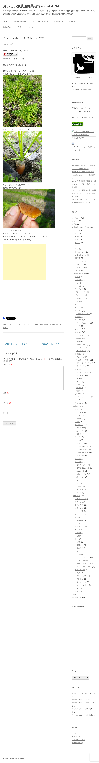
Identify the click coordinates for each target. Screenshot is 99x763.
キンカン (78, 286)
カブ (76, 409)
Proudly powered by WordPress (14, 758)
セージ (77, 237)
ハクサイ (78, 551)
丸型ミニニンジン (83, 468)
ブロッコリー (80, 560)
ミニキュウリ (81, 335)
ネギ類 (77, 542)
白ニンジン (80, 471)
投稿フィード (77, 737)
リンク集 (30, 27)
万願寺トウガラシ (83, 360)
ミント (77, 246)
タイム (77, 240)
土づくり (76, 270)
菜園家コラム (73, 21)
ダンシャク (80, 456)
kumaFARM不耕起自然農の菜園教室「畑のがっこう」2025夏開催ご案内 (84, 193)
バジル (77, 243)
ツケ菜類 (78, 533)
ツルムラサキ (80, 267)
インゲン (78, 311)
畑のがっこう (58, 21)
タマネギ (78, 459)
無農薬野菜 (44, 325)
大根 (76, 483)
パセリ (77, 554)
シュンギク (79, 527)
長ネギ (78, 548)
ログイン (75, 733)
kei (92, 715)
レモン (77, 301)
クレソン (78, 523)
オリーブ (78, 283)
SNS (19, 27)
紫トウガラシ (81, 366)
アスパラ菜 (79, 505)
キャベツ (78, 517)
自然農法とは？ (78, 700)
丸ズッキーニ (81, 351)
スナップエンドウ (83, 323)
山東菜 (78, 536)
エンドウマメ (80, 320)
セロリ (77, 530)
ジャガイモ (79, 443)
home (5, 21)
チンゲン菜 (79, 264)
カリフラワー (80, 514)
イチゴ (77, 277)
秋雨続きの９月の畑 (79, 693)
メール (7, 403)
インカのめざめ (82, 449)
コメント (8, 365)
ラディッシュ (81, 486)
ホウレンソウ (80, 570)
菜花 (76, 591)
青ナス (78, 391)
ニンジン (78, 462)
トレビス (78, 539)
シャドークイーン (83, 452)
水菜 (76, 588)
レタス (77, 573)
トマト (77, 369)
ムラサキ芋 (80, 431)
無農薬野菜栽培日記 (20, 21)
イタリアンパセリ (83, 557)
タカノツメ (80, 357)
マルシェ (75, 221)
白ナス (78, 385)
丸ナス (78, 382)
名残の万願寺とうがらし (52, 344)
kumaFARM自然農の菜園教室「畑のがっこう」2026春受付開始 (84, 175)
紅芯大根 (79, 490)
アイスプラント (81, 499)
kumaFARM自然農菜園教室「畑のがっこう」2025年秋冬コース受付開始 (84, 184)
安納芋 (78, 434)
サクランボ (79, 289)
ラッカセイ (79, 403)
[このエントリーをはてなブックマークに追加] (4, 318)
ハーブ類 (76, 230)
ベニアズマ (80, 428)
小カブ (78, 415)
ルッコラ (78, 249)
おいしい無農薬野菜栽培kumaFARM (31, 6)
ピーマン (78, 394)
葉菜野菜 (76, 496)
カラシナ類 (79, 508)
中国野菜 (76, 258)
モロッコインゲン (83, 314)
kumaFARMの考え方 (40, 21)
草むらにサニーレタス (80, 709)
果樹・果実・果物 (80, 274)
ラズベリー (79, 298)
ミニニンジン (18, 325)
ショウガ (78, 440)
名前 (6, 393)
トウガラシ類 (80, 354)
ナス (76, 378)
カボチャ (78, 329)
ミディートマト (82, 372)
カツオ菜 (79, 511)
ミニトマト (80, 375)
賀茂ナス (79, 388)
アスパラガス (80, 502)
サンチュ (79, 579)
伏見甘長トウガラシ (84, 363)
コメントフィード (78, 740)
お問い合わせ (7, 27)
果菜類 (75, 307)
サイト (6, 413)
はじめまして (77, 218)
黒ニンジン (80, 477)
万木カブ (79, 412)
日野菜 (78, 419)
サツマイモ (79, 425)
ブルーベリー (80, 295)
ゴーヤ (77, 341)
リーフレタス (81, 582)
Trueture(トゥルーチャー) (81, 90)
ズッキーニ (79, 348)
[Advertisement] (24, 262)
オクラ (77, 326)
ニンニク (78, 480)
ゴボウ (77, 422)
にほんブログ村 (78, 138)
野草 (75, 594)
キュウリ (78, 332)
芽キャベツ (80, 520)
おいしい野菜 (33, 325)
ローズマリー (80, 252)
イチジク (78, 280)
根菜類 (75, 406)
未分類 (74, 224)
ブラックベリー (81, 292)
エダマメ (78, 317)
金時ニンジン (81, 474)
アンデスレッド (82, 446)
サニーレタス (81, 576)
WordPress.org (77, 743)
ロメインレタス (82, 585)
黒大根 (78, 493)
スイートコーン (81, 345)
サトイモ (78, 437)
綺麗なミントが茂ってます (15, 344)
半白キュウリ (81, 338)
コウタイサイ (80, 261)
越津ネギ (79, 545)
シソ (76, 233)
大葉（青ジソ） (81, 255)
